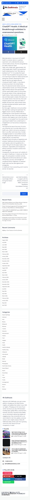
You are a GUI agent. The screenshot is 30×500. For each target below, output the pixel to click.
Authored (4, 317)
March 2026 (4, 251)
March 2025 (4, 275)
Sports (3, 370)
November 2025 (5, 261)
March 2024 (4, 296)
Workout (4, 389)
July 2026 (4, 242)
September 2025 (6, 265)
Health (4, 24)
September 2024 (6, 286)
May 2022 (4, 303)
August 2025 (5, 268)
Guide (3, 342)
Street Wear (5, 373)
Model (3, 359)
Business (4, 326)
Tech (20, 24)
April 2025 (4, 272)
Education (4, 331)
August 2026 (5, 240)
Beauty (3, 322)
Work (3, 387)
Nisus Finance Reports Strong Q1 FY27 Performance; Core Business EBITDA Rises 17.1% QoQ (14, 214)
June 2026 (4, 245)
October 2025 (5, 263)
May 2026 (4, 247)
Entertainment (5, 333)
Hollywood (4, 352)
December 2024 (5, 282)
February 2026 (5, 254)
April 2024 (4, 293)
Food (3, 338)
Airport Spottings (6, 315)
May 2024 (4, 291)
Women (4, 384)
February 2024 (5, 298)
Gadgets (4, 340)
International (5, 354)
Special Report (15, 24)
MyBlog (4, 230)
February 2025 (5, 277)
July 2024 (4, 289)
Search (24, 194)
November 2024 (5, 284)
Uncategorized (5, 382)
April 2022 (4, 305)
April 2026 (4, 249)
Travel (3, 377)
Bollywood (4, 324)
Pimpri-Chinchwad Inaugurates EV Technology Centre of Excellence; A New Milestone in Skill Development (14, 206)
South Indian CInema (6, 366)
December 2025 (5, 258)
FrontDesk (6, 35)
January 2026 (5, 256)
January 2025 (5, 279)
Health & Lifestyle (6, 347)
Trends (3, 380)
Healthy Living (5, 349)
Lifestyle (8, 24)
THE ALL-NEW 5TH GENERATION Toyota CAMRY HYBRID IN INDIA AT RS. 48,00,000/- (15, 210)
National (4, 361)
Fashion (4, 335)
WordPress (6, 494)
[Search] (27, 19)
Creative (4, 328)
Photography (5, 363)
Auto (3, 319)
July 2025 (4, 270)
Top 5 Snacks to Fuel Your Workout (14, 230)
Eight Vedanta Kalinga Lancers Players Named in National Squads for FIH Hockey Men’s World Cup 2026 (14, 203)
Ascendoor (12, 493)
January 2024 (5, 300)
